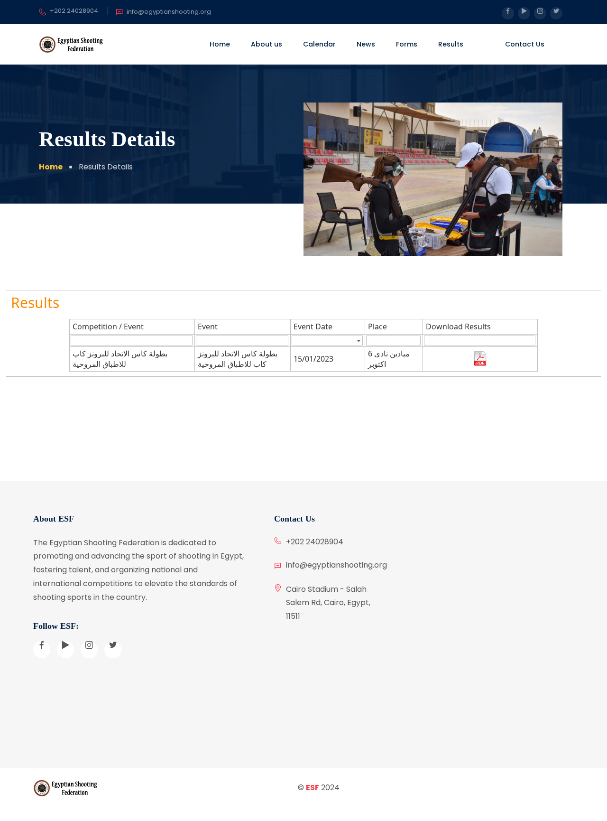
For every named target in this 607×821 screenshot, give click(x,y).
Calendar (319, 44)
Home (220, 44)
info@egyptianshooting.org (169, 11)
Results (450, 44)
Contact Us (524, 44)
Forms (406, 44)
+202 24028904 (74, 10)
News (366, 44)
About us (266, 44)
